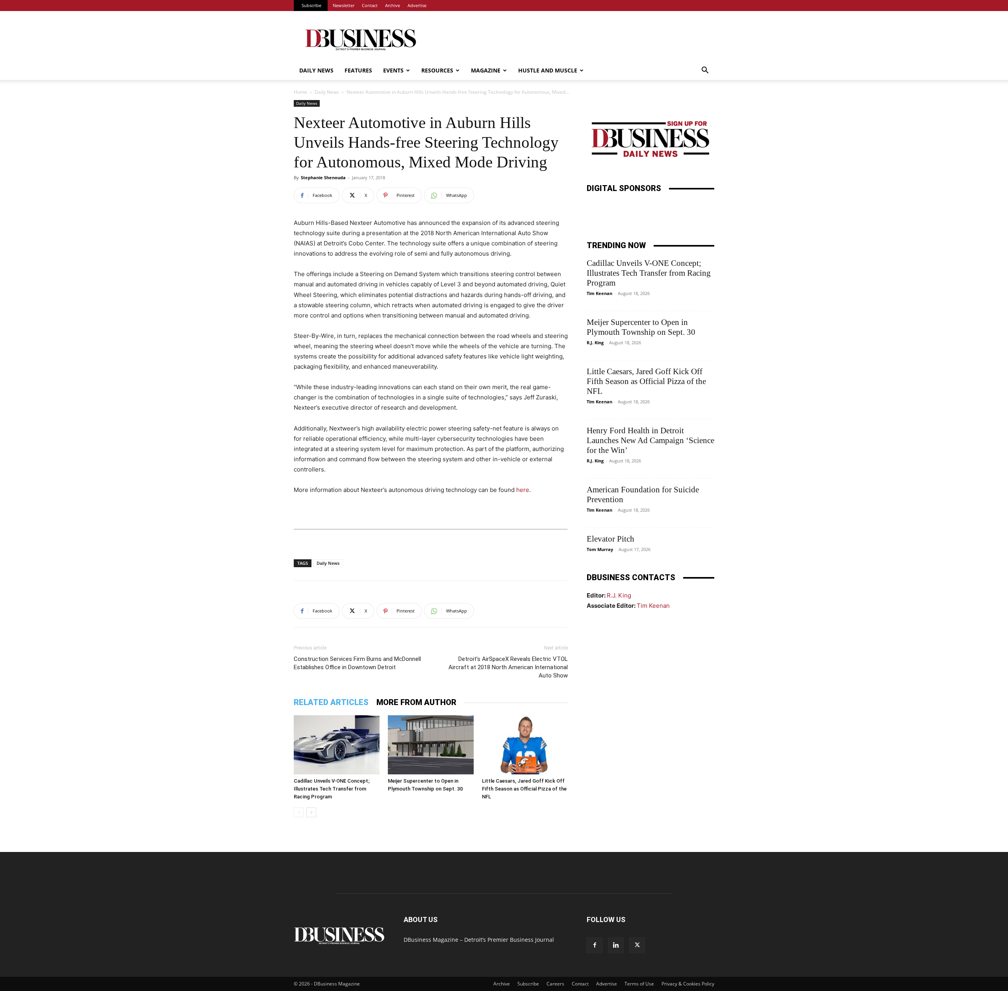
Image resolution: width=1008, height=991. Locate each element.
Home (300, 92)
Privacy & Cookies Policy (688, 983)
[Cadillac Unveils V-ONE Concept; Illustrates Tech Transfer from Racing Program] (337, 744)
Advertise (417, 5)
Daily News (316, 70)
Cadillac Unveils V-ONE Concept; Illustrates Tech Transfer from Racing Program (332, 789)
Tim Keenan (599, 293)
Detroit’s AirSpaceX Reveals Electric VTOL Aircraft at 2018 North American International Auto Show (508, 667)
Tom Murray (600, 549)
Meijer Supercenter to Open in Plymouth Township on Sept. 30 (641, 327)
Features (358, 70)
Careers (555, 983)
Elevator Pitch (610, 539)
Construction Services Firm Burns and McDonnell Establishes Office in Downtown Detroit (357, 663)
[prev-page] (299, 812)
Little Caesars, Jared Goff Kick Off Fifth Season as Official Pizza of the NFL (524, 789)
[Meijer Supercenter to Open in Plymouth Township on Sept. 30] (431, 744)
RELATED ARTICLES (331, 702)
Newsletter (343, 5)
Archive (392, 5)
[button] (704, 71)
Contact (370, 5)
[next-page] (311, 812)
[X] (637, 945)
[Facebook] (594, 945)
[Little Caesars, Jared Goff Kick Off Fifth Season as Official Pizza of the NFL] (525, 744)
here (522, 490)
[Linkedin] (616, 945)
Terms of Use (639, 983)
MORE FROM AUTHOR (416, 702)
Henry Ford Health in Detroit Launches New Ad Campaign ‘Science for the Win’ (650, 440)
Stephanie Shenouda (323, 177)
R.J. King (595, 342)
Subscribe (311, 5)
